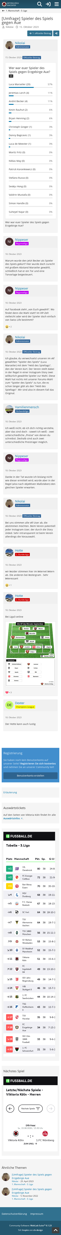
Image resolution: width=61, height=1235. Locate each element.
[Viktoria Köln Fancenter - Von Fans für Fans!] (12, 4)
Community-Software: (30, 1225)
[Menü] (56, 4)
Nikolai (10, 26)
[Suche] (39, 4)
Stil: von (30, 1230)
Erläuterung (10, 792)
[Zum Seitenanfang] (55, 1230)
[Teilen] (56, 33)
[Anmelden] (48, 4)
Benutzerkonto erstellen (30, 775)
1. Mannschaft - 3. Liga (22, 1184)
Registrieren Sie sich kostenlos (38, 763)
